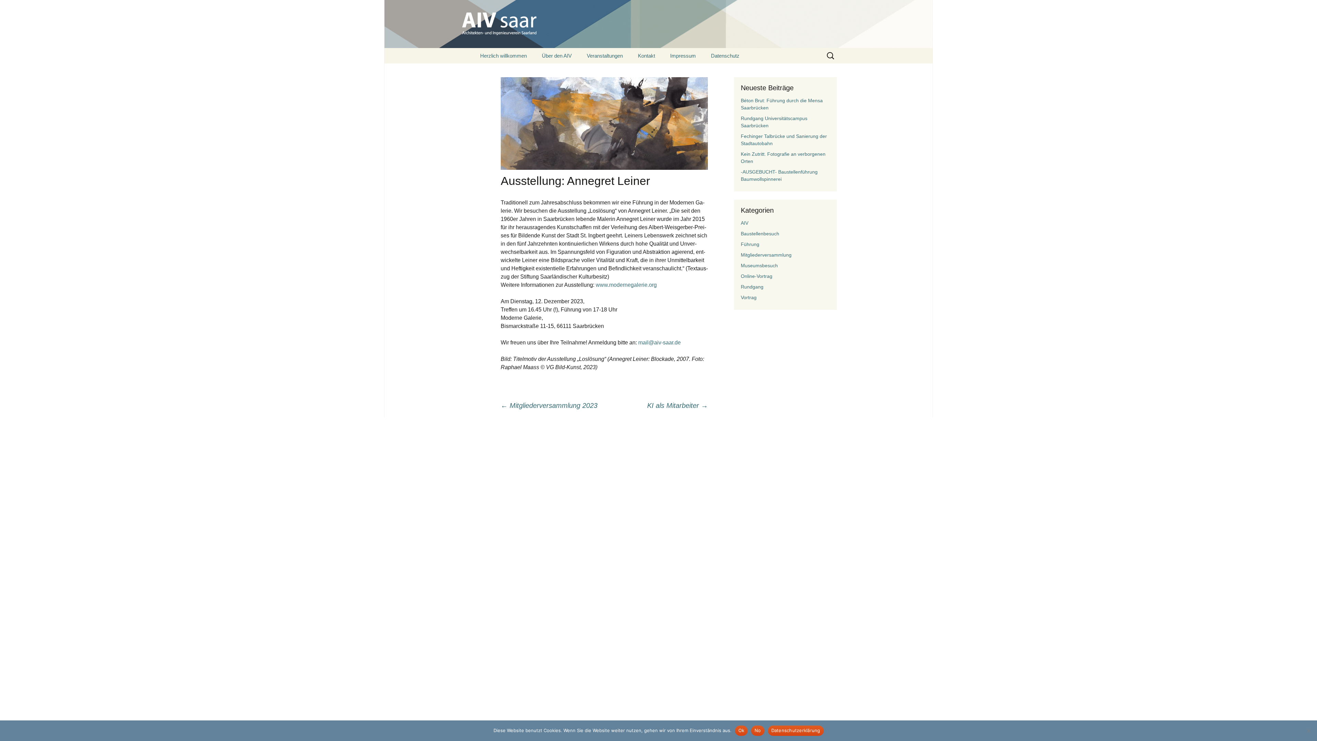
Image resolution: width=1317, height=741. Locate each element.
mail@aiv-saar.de (659, 342)
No (758, 730)
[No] (1308, 730)
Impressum (683, 56)
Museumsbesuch (759, 265)
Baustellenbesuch (760, 233)
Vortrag (749, 297)
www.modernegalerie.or (625, 285)
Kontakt (646, 56)
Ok (741, 730)
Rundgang (752, 287)
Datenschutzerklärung (795, 730)
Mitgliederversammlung (766, 255)
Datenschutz (725, 56)
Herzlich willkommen (503, 56)
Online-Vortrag (756, 276)
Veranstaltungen (605, 56)
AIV (744, 223)
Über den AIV (557, 56)
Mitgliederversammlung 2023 (549, 405)
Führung (750, 244)
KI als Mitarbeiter (677, 405)
